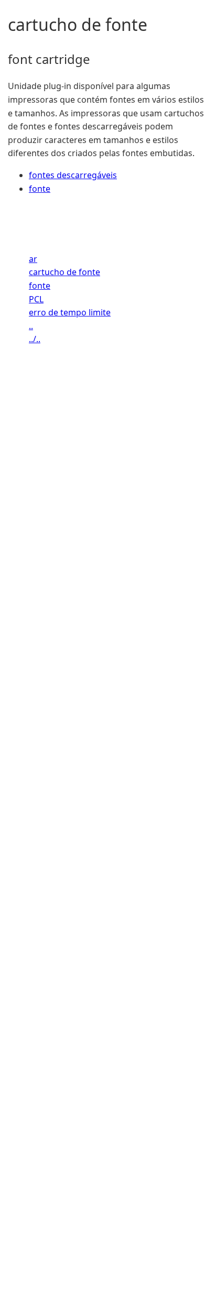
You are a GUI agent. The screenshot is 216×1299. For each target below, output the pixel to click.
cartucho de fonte (64, 272)
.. (31, 326)
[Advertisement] (108, 836)
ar (33, 259)
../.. (34, 339)
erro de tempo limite (70, 312)
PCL (36, 299)
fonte (39, 188)
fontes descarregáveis (73, 175)
